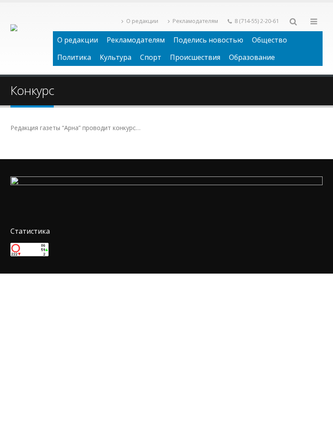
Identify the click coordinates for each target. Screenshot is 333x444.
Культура (115, 57)
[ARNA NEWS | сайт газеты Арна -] (31, 38)
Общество (269, 40)
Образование (252, 57)
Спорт (150, 57)
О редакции (142, 21)
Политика (74, 57)
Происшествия (195, 57)
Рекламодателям (195, 21)
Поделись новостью (208, 40)
